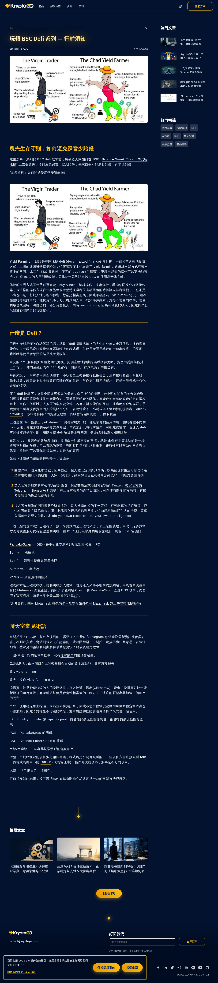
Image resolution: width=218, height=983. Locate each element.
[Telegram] (193, 967)
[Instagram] (179, 967)
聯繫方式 (200, 6)
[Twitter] (172, 967)
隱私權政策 (146, 950)
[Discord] (186, 967)
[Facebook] (158, 967)
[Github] (207, 967)
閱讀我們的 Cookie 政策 (21, 972)
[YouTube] (200, 967)
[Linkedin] (165, 967)
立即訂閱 (192, 941)
